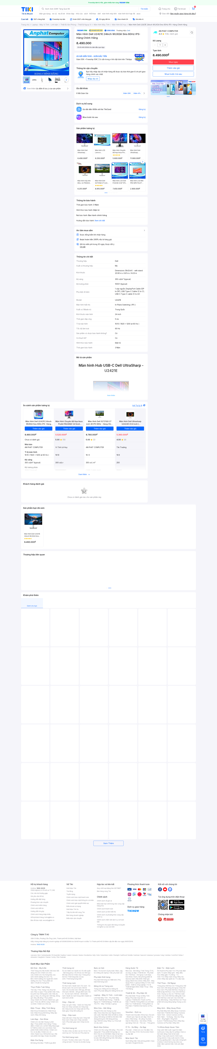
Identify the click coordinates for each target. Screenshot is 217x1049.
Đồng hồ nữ (106, 989)
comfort (175, 955)
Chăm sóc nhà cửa (44, 1004)
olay (162, 955)
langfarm (41, 957)
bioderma (88, 955)
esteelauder (46, 955)
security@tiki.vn (48, 920)
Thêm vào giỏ (173, 68)
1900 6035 (41, 944)
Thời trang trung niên (74, 979)
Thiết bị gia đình (50, 1043)
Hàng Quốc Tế (132, 968)
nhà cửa (79, 14)
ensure (75, 955)
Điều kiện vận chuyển (74, 918)
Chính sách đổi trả (37, 908)
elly (94, 955)
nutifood (124, 955)
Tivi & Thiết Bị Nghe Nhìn (138, 986)
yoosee (157, 955)
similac (168, 955)
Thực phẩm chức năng (43, 1024)
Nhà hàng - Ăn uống (137, 1019)
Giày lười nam (67, 1018)
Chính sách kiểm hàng (39, 905)
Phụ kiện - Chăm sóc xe (134, 1030)
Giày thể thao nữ (175, 1000)
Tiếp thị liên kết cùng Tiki (75, 912)
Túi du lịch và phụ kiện (106, 971)
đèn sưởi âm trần (168, 1044)
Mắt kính (114, 980)
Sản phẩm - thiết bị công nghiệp (140, 984)
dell (99, 14)
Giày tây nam (78, 1018)
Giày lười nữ (81, 1009)
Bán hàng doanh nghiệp (75, 915)
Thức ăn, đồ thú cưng (42, 1002)
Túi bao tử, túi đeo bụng (81, 1042)
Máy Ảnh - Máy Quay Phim (169, 1008)
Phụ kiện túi (85, 1033)
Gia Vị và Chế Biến (104, 1034)
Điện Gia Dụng (37, 1040)
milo (98, 955)
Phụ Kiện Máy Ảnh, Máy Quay (167, 1011)
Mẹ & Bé (139, 979)
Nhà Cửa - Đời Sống (102, 1008)
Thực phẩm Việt (49, 992)
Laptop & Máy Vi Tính (142, 983)
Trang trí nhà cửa (100, 1011)
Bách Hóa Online (101, 1027)
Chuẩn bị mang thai (42, 983)
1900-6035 (41, 888)
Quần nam (76, 986)
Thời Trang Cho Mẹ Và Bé (40, 971)
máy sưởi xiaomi (173, 1038)
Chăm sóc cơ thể (41, 1026)
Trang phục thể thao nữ (165, 986)
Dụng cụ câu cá (167, 994)
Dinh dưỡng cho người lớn (44, 979)
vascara (33, 955)
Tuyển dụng (70, 894)
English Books (138, 1043)
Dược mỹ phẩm (50, 1036)
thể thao (92, 14)
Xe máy (132, 1032)
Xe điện (147, 1030)
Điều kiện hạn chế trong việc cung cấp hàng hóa (110, 905)
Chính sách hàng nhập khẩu (41, 914)
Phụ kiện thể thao (171, 990)
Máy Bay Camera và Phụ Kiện (170, 1022)
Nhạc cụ (111, 1021)
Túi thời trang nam (70, 1037)
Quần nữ (77, 971)
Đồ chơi (53, 971)
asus (138, 14)
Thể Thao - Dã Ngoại (166, 983)
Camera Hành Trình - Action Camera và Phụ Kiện (171, 1015)
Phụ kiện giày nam (73, 1022)
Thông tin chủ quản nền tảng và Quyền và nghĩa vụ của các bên (111, 926)
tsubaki (63, 957)
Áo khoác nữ (79, 973)
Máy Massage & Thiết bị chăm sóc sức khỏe (45, 1027)
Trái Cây (34, 990)
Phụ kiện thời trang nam (107, 981)
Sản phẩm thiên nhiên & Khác (43, 1029)
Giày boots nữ (71, 1009)
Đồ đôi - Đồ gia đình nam (78, 992)
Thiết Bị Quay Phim (170, 1021)
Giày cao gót (67, 1005)
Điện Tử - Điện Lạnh (166, 968)
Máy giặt (164, 975)
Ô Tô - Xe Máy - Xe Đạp (136, 1027)
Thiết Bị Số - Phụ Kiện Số (136, 993)
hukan (48, 957)
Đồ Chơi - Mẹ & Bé (38, 968)
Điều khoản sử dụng (73, 906)
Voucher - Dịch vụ (133, 1012)
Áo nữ (64, 971)
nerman (136, 955)
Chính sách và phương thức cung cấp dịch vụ (110, 916)
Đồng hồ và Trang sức (103, 986)
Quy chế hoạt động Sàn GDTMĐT (109, 888)
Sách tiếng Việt (131, 1041)
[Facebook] (160, 889)
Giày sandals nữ (74, 1007)
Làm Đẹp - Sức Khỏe (39, 1019)
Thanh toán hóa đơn (133, 1015)
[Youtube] (165, 889)
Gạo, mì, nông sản (42, 996)
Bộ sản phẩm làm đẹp (44, 1035)
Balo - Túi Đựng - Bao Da (171, 1017)
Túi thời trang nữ (69, 1028)
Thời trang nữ (68, 968)
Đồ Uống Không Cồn (107, 1038)
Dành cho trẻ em (41, 1000)
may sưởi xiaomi (168, 1036)
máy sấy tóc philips (173, 1032)
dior (39, 955)
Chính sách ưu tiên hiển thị (106, 912)
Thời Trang (145, 971)
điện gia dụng (44, 14)
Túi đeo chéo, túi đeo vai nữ (72, 1031)
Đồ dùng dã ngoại (171, 988)
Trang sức (97, 989)
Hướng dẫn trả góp (37, 911)
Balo (95, 971)
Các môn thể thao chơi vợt (171, 997)
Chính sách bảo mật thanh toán (77, 897)
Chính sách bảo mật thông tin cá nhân (80, 900)
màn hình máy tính (109, 14)
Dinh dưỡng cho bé (42, 977)
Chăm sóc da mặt (37, 1022)
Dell (128, 30)
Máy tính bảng (40, 1015)
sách (86, 14)
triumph (116, 955)
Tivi (162, 977)
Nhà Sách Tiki (132, 1038)
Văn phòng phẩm (144, 1041)
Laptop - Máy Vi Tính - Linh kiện (108, 995)
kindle (130, 955)
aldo (111, 955)
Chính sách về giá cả (104, 901)
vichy (54, 957)
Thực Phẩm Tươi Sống (40, 987)
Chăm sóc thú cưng (101, 1030)
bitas (181, 955)
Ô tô (138, 1032)
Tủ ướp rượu (180, 979)
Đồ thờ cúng (102, 1021)
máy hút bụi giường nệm (170, 1039)
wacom (143, 955)
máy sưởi (160, 1030)
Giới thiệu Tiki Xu (72, 909)
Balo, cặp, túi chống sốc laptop (108, 972)
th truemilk (56, 955)
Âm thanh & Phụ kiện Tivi (166, 971)
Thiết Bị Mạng (106, 1002)
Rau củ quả (39, 992)
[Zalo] (170, 889)
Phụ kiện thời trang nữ (101, 980)
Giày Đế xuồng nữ (76, 1011)
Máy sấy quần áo (168, 979)
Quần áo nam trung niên (75, 996)
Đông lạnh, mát (45, 994)
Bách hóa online (136, 981)
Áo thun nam (66, 986)
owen (69, 955)
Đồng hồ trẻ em (117, 991)
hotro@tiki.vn (49, 917)
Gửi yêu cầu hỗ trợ (37, 896)
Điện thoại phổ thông (42, 1013)
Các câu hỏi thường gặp (39, 893)
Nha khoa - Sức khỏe (139, 1021)
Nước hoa (38, 1034)
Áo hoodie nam (72, 990)
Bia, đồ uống (38, 998)
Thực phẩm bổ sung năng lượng (171, 1001)
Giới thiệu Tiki (71, 888)
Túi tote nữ (76, 1033)
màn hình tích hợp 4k (126, 14)
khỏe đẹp (70, 14)
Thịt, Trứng (42, 990)
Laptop (114, 1004)
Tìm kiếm (144, 9)
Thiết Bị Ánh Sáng (171, 1013)
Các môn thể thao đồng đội (171, 996)
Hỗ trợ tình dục (49, 1034)
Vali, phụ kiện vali (116, 973)
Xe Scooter (145, 1032)
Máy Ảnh (176, 1023)
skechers (104, 955)
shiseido (34, 957)
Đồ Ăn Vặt (101, 1036)
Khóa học (144, 1015)
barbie (63, 955)
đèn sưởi (168, 1030)
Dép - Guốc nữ (78, 1005)
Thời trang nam (69, 983)
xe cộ (54, 14)
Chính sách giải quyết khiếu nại (77, 903)
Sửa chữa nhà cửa (104, 1013)
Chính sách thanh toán (105, 909)
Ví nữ (85, 1031)
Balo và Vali (99, 968)
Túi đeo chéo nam (75, 1040)
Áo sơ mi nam (76, 988)
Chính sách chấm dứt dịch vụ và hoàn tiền (110, 921)
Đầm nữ (70, 971)
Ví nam (64, 1040)
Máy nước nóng (170, 977)
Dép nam (73, 1020)
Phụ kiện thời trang (102, 977)
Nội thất (104, 1015)
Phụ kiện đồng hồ (104, 991)
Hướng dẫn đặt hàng (38, 899)
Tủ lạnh (164, 973)
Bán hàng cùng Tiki (104, 891)
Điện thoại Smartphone (39, 1011)
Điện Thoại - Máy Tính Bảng (43, 1008)
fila (58, 957)
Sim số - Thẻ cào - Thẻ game (144, 1023)
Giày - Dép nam (69, 1015)
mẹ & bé (61, 14)
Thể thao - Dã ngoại (136, 975)
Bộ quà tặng (104, 1040)
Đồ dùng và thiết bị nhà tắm (109, 1017)
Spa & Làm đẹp (140, 1017)
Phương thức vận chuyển (39, 902)
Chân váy (77, 975)
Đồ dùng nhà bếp (37, 1043)
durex (81, 955)
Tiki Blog (69, 891)
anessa (150, 955)
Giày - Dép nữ (68, 1002)
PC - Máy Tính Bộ (104, 1004)
